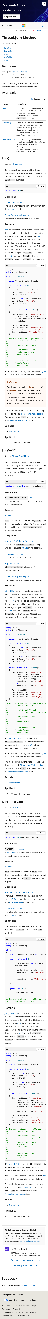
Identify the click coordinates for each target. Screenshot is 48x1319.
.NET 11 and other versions (18, 442)
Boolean (8, 515)
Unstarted (12, 209)
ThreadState (14, 431)
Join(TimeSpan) (9, 60)
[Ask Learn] (33, 31)
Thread (13, 390)
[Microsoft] (24, 25)
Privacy (16, 1309)
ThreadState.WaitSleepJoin (31, 414)
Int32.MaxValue (16, 902)
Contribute (6, 1309)
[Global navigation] (2, 25)
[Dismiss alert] (44, 4)
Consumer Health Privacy (11, 1312)
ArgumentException (13, 563)
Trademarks (6, 1316)
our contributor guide (29, 1241)
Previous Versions (22, 1306)
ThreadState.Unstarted (18, 420)
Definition (7, 48)
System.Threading (19, 72)
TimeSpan (20, 849)
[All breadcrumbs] (4, 31)
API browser (19, 31)
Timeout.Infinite (13, 738)
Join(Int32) (8, 57)
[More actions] (44, 31)
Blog (33, 1306)
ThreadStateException (14, 202)
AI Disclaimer (7, 1306)
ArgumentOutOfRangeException (19, 541)
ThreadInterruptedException (17, 215)
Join (6, 229)
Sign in (43, 25)
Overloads (8, 51)
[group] (25, 317)
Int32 (32, 497)
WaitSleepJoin (26, 1187)
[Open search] (37, 25)
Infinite (25, 548)
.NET (10, 31)
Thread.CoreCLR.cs (20, 456)
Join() (6, 54)
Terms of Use (31, 1312)
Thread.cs (16, 164)
